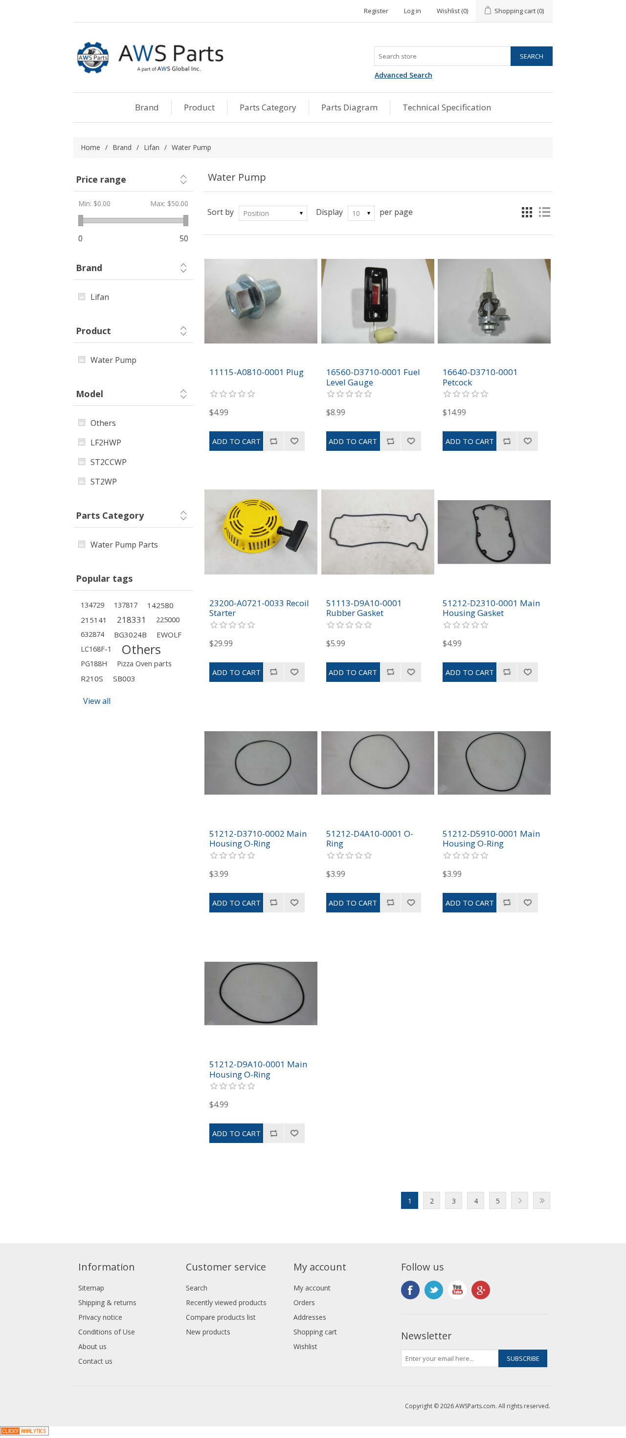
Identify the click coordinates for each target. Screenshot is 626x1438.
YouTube (457, 1290)
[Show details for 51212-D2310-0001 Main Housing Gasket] (494, 531)
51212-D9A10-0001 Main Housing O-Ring (258, 1069)
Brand (147, 107)
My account (312, 1287)
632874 (92, 634)
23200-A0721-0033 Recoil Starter (259, 608)
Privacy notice (100, 1317)
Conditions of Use (106, 1331)
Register (376, 10)
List (544, 212)
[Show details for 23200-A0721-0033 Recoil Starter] (260, 531)
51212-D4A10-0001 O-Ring (369, 839)
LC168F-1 (96, 649)
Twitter (434, 1290)
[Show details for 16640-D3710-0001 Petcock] (494, 301)
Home (90, 147)
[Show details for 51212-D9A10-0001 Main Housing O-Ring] (260, 993)
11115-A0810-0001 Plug (256, 372)
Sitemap (91, 1287)
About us (92, 1346)
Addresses (309, 1317)
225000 (167, 619)
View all (97, 701)
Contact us (95, 1361)
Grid (527, 212)
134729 (92, 605)
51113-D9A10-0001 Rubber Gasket (364, 608)
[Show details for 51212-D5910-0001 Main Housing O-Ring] (494, 762)
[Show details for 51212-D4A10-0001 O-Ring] (377, 762)
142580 (160, 605)
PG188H (94, 663)
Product (199, 107)
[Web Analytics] (24, 1432)
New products (208, 1331)
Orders (304, 1302)
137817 (125, 605)
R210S (92, 678)
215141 (94, 620)
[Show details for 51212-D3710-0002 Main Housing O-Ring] (260, 762)
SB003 (124, 678)
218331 (131, 619)
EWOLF (168, 634)
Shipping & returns (107, 1302)
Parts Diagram (349, 107)
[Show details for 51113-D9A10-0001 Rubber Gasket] (377, 531)
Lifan (151, 147)
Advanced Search (403, 75)
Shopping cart (315, 1331)
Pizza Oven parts (144, 663)
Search (196, 1287)
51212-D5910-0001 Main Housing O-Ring (491, 839)
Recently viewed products (226, 1302)
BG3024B (130, 634)
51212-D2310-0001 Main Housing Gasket (491, 608)
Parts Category (268, 107)
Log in (412, 10)
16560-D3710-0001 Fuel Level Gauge (373, 377)
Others (141, 649)
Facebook (410, 1290)
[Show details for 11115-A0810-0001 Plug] (260, 301)
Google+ (480, 1290)
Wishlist (305, 1346)
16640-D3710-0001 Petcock (480, 377)
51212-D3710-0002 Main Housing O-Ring (258, 839)
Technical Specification (446, 107)
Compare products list (221, 1317)
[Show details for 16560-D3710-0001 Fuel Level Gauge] (377, 301)
